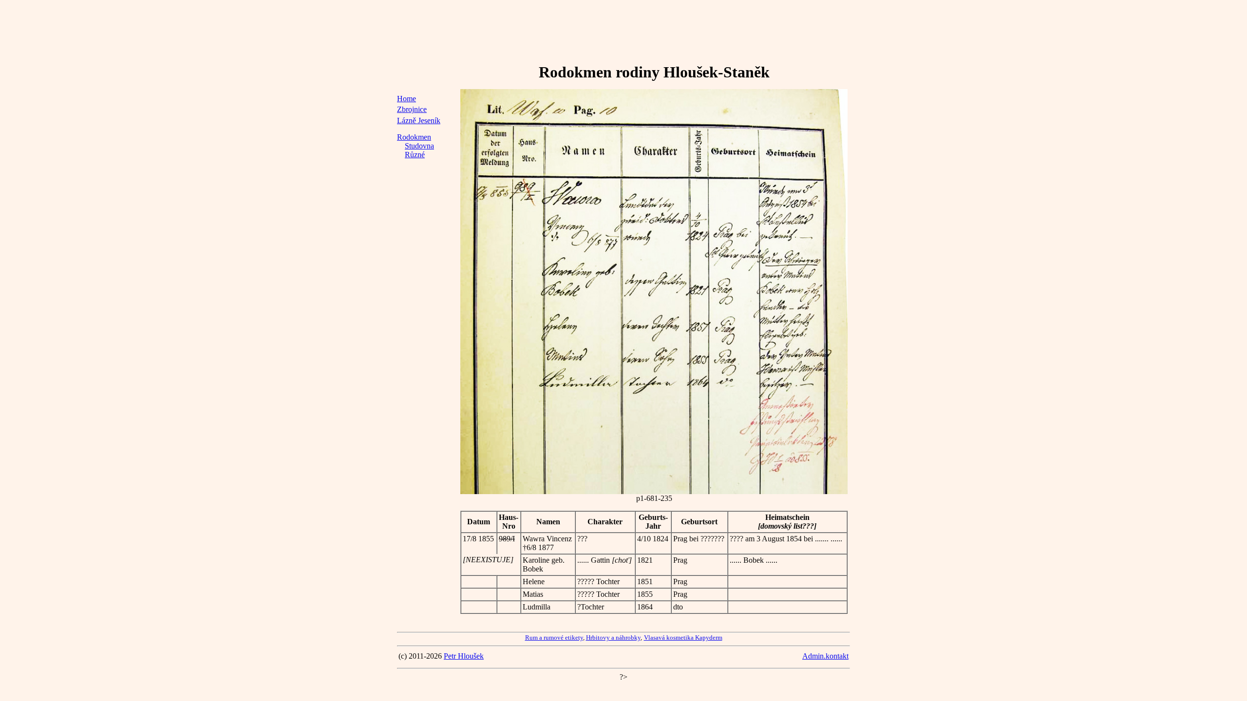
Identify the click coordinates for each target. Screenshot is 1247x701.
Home (406, 98)
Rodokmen (414, 137)
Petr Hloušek (464, 656)
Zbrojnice (412, 109)
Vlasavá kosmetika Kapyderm (683, 637)
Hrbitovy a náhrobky (613, 637)
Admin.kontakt (825, 656)
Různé (415, 154)
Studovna (419, 146)
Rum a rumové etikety (554, 637)
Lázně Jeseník (418, 120)
